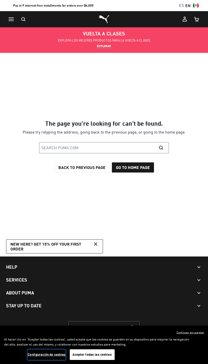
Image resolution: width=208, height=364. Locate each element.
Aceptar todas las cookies (92, 354)
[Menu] (11, 19)
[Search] (23, 19)
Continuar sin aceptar (190, 332)
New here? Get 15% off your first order (45, 246)
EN (187, 5)
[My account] (185, 19)
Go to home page (133, 167)
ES (181, 5)
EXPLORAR (104, 46)
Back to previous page (82, 167)
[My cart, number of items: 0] (197, 19)
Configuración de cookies (46, 354)
